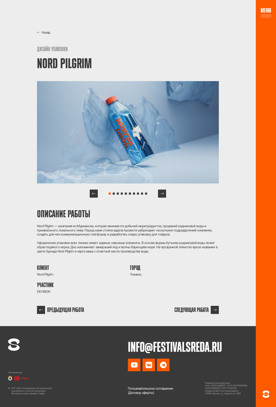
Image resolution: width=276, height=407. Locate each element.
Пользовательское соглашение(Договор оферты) (150, 390)
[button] (94, 194)
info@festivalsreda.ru (175, 347)
